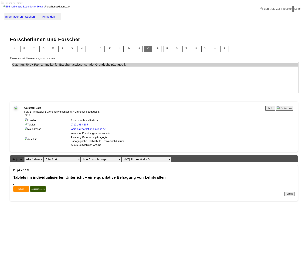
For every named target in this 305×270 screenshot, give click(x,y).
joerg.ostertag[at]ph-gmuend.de (88, 129)
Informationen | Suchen (20, 16)
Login (297, 8)
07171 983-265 (79, 124)
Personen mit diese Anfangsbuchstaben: (32, 58)
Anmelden (48, 16)
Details (290, 194)
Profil (270, 108)
